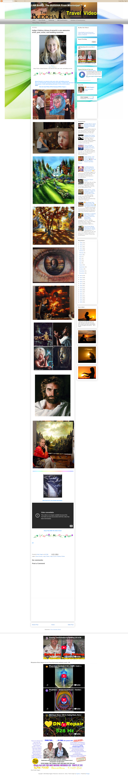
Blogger (87, 773)
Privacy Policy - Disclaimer (39, 22)
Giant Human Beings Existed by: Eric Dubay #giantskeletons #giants (89, 228)
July (80, 262)
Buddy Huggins (90, 87)
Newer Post (35, 624)
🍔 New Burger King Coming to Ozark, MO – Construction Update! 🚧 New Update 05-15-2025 (90, 204)
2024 (81, 297)
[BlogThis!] (53, 554)
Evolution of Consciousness (78, 20)
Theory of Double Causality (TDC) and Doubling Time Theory (89, 146)
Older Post (70, 624)
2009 (81, 242)
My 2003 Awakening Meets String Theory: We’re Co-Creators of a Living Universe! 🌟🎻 (89, 168)
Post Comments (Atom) (56, 629)
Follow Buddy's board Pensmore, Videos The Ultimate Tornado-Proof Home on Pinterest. (86, 33)
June (80, 260)
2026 (81, 302)
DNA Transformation (62, 20)
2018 (81, 285)
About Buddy (42, 20)
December (82, 273)
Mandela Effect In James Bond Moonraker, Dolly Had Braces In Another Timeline (90, 125)
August (81, 264)
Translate (91, 98)
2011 (81, 246)
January (81, 250)
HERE (36, 85)
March (81, 254)
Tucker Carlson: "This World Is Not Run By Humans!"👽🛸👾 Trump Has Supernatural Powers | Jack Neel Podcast (87, 160)
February (81, 252)
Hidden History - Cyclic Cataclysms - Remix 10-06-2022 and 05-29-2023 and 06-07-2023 (89, 191)
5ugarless (78, 773)
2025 (81, 300)
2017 (81, 283)
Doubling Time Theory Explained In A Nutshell (89, 136)
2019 (81, 287)
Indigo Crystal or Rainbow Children (57, 556)
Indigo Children (46, 556)
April (80, 256)
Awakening (51, 20)
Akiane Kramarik (39, 556)
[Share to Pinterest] (57, 554)
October (81, 269)
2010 (81, 244)
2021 (81, 291)
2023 (81, 295)
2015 (81, 279)
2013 (81, 275)
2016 (81, 281)
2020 (81, 289)
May (80, 258)
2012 (81, 249)
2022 (81, 293)
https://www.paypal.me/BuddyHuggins (87, 70)
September (82, 267)
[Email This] (52, 554)
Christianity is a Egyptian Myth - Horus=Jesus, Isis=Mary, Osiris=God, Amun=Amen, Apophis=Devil (90, 216)
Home (34, 20)
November (82, 271)
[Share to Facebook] (56, 554)
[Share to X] (55, 554)
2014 (81, 277)
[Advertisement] (52, 609)
